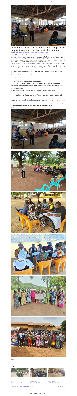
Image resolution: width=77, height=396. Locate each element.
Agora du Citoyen (26, 52)
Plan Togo (31, 386)
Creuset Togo (63, 386)
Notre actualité (33, 52)
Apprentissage (14, 386)
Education (20, 386)
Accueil (50, 1)
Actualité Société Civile (16, 52)
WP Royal (45, 393)
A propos (55, 1)
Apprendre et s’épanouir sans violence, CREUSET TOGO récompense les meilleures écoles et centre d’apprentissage (19, 379)
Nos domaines (62, 1)
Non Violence (26, 386)
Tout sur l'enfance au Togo (43, 52)
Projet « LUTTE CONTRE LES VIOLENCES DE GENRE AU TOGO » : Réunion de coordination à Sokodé (38, 379)
